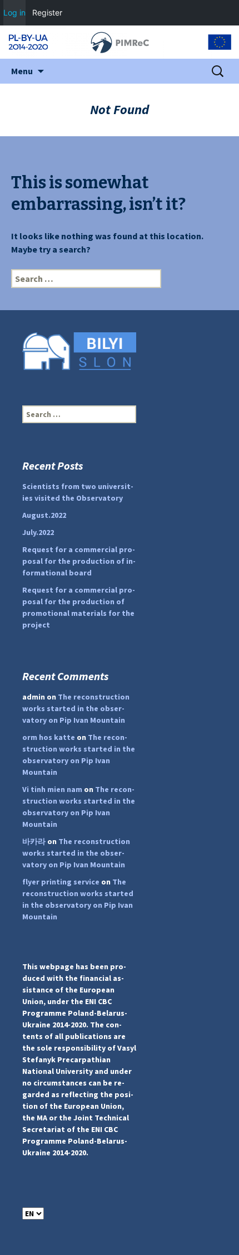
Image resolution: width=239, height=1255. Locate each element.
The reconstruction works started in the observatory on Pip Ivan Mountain (76, 708)
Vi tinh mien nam (52, 789)
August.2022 (44, 515)
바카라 (34, 841)
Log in (14, 12)
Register (47, 12)
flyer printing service (60, 882)
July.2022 (38, 532)
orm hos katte (48, 737)
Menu (22, 70)
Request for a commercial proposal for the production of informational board (79, 561)
